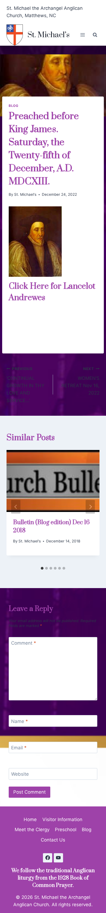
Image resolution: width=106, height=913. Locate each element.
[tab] (42, 568)
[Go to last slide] (15, 507)
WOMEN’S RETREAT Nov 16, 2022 (80, 381)
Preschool (65, 829)
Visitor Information (62, 819)
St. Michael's (25, 194)
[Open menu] (82, 35)
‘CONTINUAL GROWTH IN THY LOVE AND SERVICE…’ (25, 385)
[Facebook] (47, 857)
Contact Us (53, 840)
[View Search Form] (94, 34)
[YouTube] (58, 857)
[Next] (90, 507)
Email (19, 747)
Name (19, 721)
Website (20, 774)
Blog (13, 106)
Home (30, 819)
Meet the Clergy (32, 829)
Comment (23, 643)
